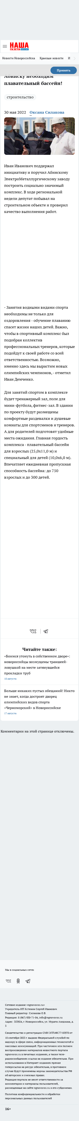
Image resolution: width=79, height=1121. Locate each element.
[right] (74, 58)
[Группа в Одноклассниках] (18, 981)
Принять (63, 70)
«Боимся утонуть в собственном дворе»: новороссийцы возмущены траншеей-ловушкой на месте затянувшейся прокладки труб (37, 667)
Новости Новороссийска (18, 58)
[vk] (33, 631)
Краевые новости (52, 58)
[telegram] (47, 631)
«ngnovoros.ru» (35, 1004)
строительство (20, 97)
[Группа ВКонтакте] (8, 981)
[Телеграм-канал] (28, 981)
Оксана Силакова (47, 112)
